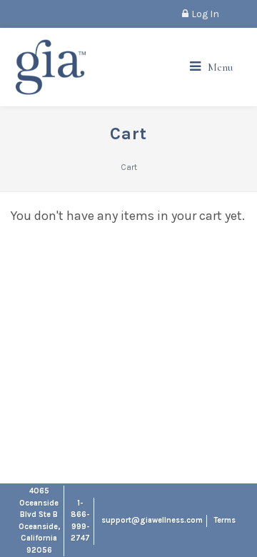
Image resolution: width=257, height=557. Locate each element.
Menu (220, 67)
